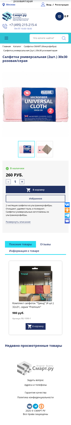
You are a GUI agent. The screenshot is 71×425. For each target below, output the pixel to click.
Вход (48, 4)
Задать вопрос (35, 380)
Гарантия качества (35, 392)
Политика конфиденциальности (35, 397)
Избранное (35, 198)
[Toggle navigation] (6, 38)
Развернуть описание (18, 221)
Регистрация (62, 4)
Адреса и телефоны (35, 384)
